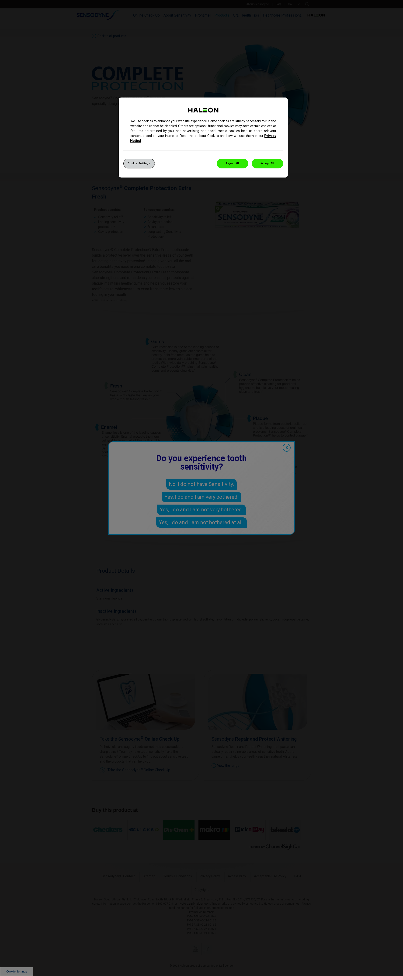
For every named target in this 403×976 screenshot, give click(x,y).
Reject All (232, 163)
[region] (203, 138)
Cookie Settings (139, 163)
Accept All (267, 163)
